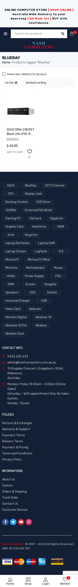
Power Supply (34, 276)
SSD (33, 292)
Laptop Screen (15, 251)
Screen (30, 284)
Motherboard (35, 268)
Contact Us (10, 504)
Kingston (31, 235)
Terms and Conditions (17, 453)
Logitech (41, 251)
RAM (11, 284)
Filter (9, 82)
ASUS (11, 185)
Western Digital (16, 317)
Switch (52, 292)
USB (44, 301)
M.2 (61, 251)
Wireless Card (14, 334)
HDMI (60, 227)
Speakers (11, 292)
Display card (33, 194)
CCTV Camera (55, 185)
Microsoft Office (39, 259)
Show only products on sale (27, 74)
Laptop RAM (46, 243)
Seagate (50, 284)
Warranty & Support (16, 429)
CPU (11, 194)
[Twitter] (13, 522)
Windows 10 (43, 317)
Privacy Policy (12, 459)
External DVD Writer (38, 210)
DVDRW (11, 210)
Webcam (35, 309)
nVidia (11, 276)
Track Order (10, 497)
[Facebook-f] (5, 522)
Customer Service (15, 510)
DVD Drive (43, 202)
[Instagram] (29, 522)
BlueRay (30, 185)
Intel (11, 235)
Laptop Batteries (17, 243)
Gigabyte (56, 218)
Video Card (12, 309)
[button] (15, 152)
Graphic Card (14, 227)
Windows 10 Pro (16, 325)
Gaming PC (13, 218)
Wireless (41, 325)
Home (6, 62)
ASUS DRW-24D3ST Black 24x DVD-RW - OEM (20, 134)
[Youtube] (21, 522)
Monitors (11, 268)
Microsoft (12, 259)
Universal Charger (17, 301)
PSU (58, 276)
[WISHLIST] (29, 155)
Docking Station (16, 202)
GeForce (35, 218)
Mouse (58, 268)
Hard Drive (39, 227)
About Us (8, 479)
